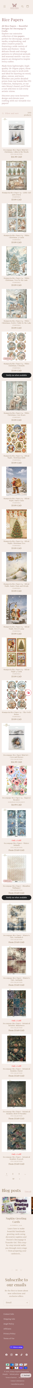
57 (13, 1179)
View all (28, 1192)
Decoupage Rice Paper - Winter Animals (16, 844)
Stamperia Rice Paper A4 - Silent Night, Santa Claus (16, 499)
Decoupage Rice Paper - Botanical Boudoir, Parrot (16, 1070)
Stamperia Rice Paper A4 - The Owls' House (16, 713)
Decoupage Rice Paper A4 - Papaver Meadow (16, 799)
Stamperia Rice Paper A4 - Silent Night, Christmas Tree (16, 542)
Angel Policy (9, 1324)
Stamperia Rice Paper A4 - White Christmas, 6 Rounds (16, 365)
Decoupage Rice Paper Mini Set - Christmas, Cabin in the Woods (16, 151)
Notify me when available (16, 375)
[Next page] (19, 1178)
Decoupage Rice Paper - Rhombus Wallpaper (16, 887)
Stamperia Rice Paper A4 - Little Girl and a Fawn (16, 194)
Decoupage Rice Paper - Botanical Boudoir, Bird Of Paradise (16, 1113)
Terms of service (11, 1377)
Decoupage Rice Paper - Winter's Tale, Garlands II (16, 936)
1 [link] (6, 1174)
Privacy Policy (9, 1334)
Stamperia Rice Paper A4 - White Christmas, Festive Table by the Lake (16, 322)
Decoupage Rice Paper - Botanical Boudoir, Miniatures (16, 1024)
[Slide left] (12, 1270)
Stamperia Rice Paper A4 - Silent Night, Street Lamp (16, 628)
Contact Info (9, 1314)
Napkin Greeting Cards (16, 1220)
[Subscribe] (26, 1302)
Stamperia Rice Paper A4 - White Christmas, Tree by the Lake (16, 279)
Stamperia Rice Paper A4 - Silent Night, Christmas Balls (16, 457)
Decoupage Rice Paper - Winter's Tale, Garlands (16, 979)
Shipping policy (24, 1377)
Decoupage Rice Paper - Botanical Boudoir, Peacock (16, 1158)
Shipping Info (9, 1319)
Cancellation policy (17, 1384)
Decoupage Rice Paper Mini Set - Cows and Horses (16, 756)
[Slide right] (21, 1270)
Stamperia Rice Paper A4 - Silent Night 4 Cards (16, 671)
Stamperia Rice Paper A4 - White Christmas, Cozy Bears (16, 414)
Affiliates (7, 1329)
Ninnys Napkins (15, 1371)
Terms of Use (9, 1338)
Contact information (17, 1381)
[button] (4, 6)
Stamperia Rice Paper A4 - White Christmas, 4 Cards (16, 236)
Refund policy (14, 1374)
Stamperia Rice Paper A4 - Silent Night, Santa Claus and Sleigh (16, 585)
